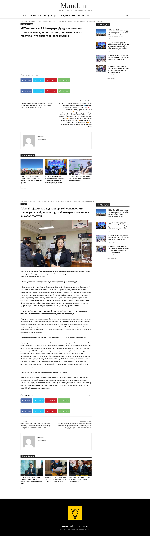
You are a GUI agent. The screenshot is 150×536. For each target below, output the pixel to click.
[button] (127, 16)
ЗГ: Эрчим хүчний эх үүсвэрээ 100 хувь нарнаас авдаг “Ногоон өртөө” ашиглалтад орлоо (80, 178)
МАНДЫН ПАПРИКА (68, 16)
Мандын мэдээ (50, 16)
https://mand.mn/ (41, 139)
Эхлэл (24, 16)
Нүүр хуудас (24, 21)
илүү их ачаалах (112, 78)
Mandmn (27, 75)
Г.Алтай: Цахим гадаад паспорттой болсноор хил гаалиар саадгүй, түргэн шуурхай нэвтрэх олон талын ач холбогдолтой (37, 105)
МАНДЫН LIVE (35, 16)
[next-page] (25, 187)
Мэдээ (31, 24)
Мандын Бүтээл (84, 16)
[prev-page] (22, 187)
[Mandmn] (22, 75)
